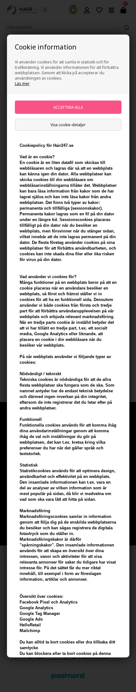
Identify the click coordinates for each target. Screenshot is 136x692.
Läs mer (22, 83)
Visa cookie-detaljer (68, 124)
